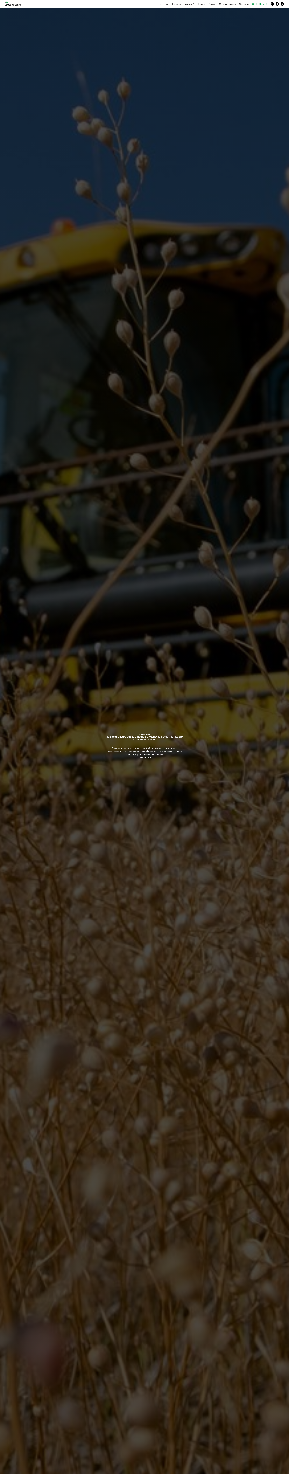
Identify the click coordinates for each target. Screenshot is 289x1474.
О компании (163, 4)
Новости (201, 4)
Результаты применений (183, 4)
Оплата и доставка (227, 4)
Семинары (244, 4)
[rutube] (282, 4)
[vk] (272, 4)
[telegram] (277, 4)
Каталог (212, 4)
